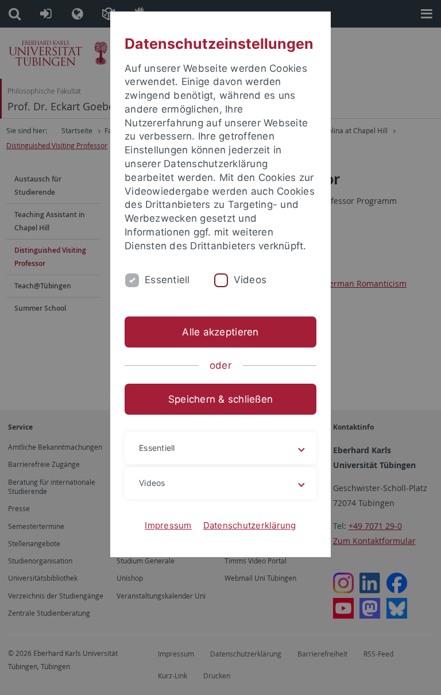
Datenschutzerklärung (249, 525)
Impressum (168, 525)
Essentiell (167, 279)
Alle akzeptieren (220, 332)
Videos (250, 279)
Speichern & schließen (220, 399)
